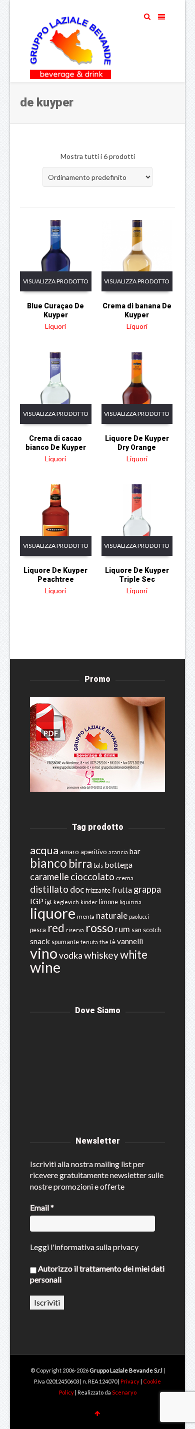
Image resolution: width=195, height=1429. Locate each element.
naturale (112, 915)
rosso (100, 928)
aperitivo (93, 852)
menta (85, 916)
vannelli (130, 941)
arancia (118, 852)
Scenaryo (124, 1392)
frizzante (98, 890)
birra (80, 863)
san (137, 930)
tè (113, 942)
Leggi (39, 1247)
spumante (65, 942)
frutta (122, 889)
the (104, 942)
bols (98, 865)
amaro (69, 852)
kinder (89, 902)
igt (48, 902)
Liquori (55, 326)
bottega (118, 864)
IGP (37, 901)
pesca (38, 930)
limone (108, 902)
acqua (44, 850)
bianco (48, 863)
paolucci (139, 916)
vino (44, 953)
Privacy (130, 1381)
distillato (49, 889)
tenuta (89, 942)
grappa (147, 889)
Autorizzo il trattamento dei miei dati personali (97, 1274)
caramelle (49, 876)
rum (122, 929)
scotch (152, 930)
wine (45, 967)
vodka (70, 955)
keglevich (66, 902)
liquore (53, 913)
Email (42, 1207)
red (56, 928)
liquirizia (131, 902)
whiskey (101, 955)
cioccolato (92, 876)
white (134, 954)
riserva (75, 930)
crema (125, 878)
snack (40, 941)
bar (135, 851)
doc (77, 889)
